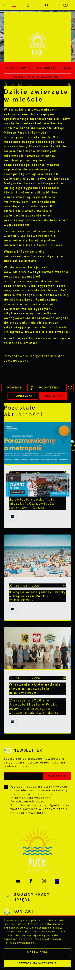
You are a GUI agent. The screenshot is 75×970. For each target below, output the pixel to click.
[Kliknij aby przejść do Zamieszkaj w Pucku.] (37, 485)
